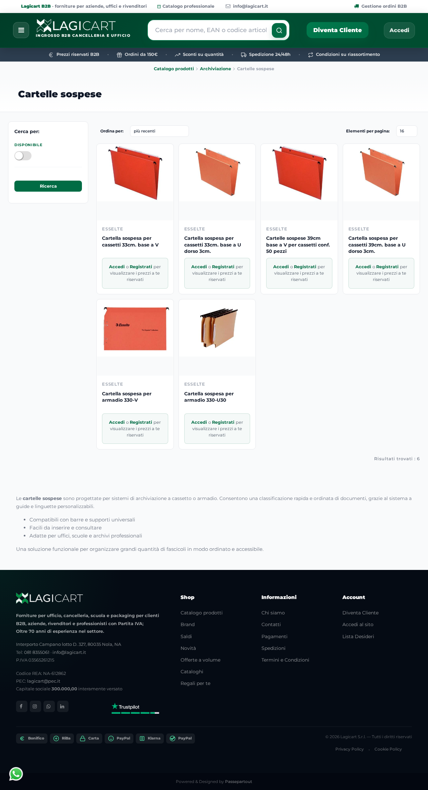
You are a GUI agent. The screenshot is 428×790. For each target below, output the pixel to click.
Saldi (186, 636)
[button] (279, 30)
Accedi (399, 30)
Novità (188, 648)
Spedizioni (273, 648)
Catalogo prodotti (174, 68)
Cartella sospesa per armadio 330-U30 (209, 397)
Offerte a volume (200, 660)
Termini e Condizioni (285, 660)
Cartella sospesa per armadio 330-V (126, 397)
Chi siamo (273, 613)
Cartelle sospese (60, 94)
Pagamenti (274, 636)
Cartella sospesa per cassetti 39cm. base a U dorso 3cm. (377, 244)
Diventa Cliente (337, 30)
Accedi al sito (357, 624)
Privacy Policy (349, 749)
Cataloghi (192, 672)
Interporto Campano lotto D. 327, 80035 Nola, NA (68, 644)
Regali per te (195, 683)
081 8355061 (36, 652)
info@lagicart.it (250, 6)
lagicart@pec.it (43, 681)
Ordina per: (111, 130)
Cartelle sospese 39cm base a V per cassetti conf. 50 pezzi (298, 244)
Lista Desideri (358, 636)
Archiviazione (215, 68)
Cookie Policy (388, 749)
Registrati (141, 266)
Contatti (271, 624)
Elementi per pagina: (368, 130)
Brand (188, 624)
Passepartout (238, 781)
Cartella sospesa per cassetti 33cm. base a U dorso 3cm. (212, 244)
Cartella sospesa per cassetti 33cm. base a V (130, 241)
